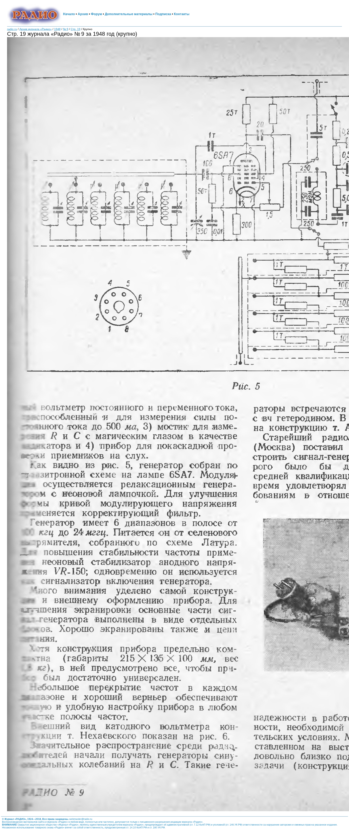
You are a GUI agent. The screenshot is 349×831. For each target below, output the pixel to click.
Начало (69, 14)
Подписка (163, 14)
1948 (57, 29)
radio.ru (12, 29)
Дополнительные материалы (128, 14)
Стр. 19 (75, 29)
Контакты (181, 14)
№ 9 (65, 29)
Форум (96, 14)
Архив (83, 14)
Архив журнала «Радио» (35, 29)
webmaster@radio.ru (80, 819)
